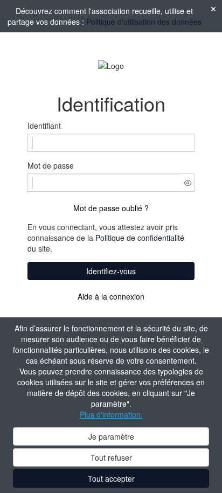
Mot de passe (50, 165)
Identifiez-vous (111, 271)
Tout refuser (111, 457)
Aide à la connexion (111, 296)
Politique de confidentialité (139, 237)
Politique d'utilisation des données (144, 21)
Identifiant (44, 125)
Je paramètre (111, 436)
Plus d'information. (111, 414)
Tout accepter (111, 478)
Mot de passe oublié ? (111, 208)
